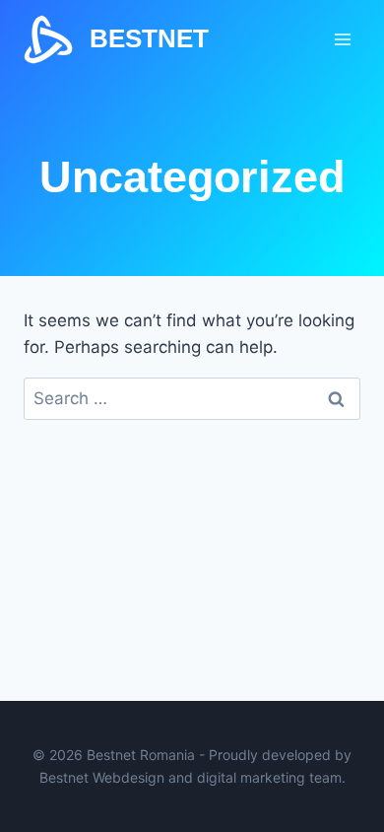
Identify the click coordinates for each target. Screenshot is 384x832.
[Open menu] (342, 39)
